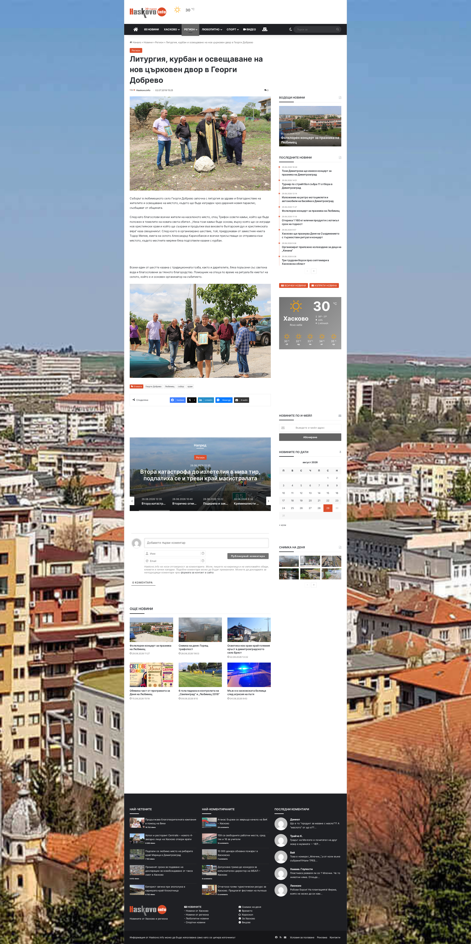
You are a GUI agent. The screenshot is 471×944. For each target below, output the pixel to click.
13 (310, 492)
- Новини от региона (196, 915)
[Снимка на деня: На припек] (310, 574)
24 (283, 508)
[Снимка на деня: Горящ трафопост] (200, 630)
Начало (136, 42)
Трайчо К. (296, 836)
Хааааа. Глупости (301, 869)
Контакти (335, 938)
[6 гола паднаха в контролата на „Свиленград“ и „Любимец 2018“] (200, 675)
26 (301, 508)
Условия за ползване (302, 938)
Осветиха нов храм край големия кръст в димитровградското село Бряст (248, 650)
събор (181, 387)
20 (310, 500)
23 (336, 500)
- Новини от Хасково (196, 911)
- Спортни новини (194, 923)
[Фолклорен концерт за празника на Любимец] (151, 630)
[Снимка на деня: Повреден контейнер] (331, 574)
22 (327, 500)
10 (283, 492)
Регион (189, 29)
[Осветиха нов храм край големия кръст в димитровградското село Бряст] (249, 630)
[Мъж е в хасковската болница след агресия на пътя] (249, 675)
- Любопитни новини (196, 919)
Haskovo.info (143, 90)
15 (328, 492)
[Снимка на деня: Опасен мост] (331, 561)
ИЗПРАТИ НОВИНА (325, 285)
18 (292, 500)
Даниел (295, 820)
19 (301, 500)
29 (327, 508)
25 (292, 508)
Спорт (231, 29)
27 (310, 508)
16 (337, 492)
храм (189, 387)
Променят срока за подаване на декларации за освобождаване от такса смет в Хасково (169, 871)
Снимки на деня (251, 907)
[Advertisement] (200, 718)
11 (292, 492)
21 (319, 500)
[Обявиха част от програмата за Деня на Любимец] (151, 675)
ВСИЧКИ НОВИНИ (295, 285)
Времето (246, 911)
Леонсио (295, 886)
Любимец (169, 387)
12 (301, 492)
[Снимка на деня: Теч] (289, 574)
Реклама (322, 938)
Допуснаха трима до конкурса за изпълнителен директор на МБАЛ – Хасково (239, 871)
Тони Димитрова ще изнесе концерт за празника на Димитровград (304, 137)
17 (283, 500)
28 (319, 508)
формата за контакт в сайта (197, 573)
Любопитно (210, 29)
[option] (200, 475)
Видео (251, 29)
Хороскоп (247, 915)
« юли (282, 525)
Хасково (170, 29)
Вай (292, 853)
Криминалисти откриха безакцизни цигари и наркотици (200, 475)
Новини (153, 29)
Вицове (246, 923)
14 (319, 492)
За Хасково (248, 919)
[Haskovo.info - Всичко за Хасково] (148, 12)
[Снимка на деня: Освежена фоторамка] (310, 561)
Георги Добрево (154, 387)
